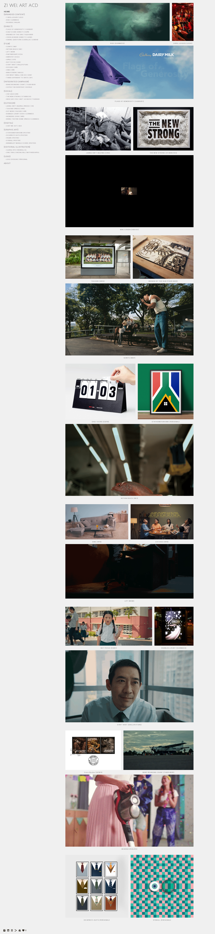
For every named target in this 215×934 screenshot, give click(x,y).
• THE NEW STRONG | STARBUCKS (18, 97)
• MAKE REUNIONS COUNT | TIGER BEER (20, 85)
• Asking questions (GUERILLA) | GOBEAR (21, 40)
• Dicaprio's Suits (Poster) (16, 135)
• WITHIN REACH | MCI (13, 49)
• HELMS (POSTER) (12, 138)
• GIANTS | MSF (11, 47)
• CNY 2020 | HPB (11, 94)
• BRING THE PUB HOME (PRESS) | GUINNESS (22, 119)
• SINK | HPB (9, 70)
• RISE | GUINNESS (12, 20)
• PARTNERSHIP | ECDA (14, 54)
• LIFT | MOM (10, 52)
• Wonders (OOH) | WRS (14, 116)
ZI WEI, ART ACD (21, 5)
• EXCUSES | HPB (11, 67)
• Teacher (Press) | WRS (15, 109)
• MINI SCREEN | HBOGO (14, 73)
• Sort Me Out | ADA (13, 126)
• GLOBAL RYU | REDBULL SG (15, 150)
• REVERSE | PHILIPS (12, 23)
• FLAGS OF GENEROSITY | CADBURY (19, 29)
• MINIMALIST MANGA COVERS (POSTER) (20, 143)
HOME (7, 12)
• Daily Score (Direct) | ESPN (17, 32)
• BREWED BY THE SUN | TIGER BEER (19, 35)
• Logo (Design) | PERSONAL (16, 159)
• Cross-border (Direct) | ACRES (18, 37)
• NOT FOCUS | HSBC (13, 62)
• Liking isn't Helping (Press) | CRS (19, 106)
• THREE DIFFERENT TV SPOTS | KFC (19, 78)
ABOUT (7, 163)
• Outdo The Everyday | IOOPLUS (18, 87)
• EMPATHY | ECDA (12, 57)
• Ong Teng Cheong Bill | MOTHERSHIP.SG (22, 153)
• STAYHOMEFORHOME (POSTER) (17, 133)
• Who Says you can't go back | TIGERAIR (22, 99)
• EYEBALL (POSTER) (12, 141)
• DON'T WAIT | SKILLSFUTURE (16, 65)
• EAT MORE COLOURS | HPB (15, 111)
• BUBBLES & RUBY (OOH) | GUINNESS (19, 114)
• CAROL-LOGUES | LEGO (14, 17)
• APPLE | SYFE (10, 60)
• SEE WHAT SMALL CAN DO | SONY (18, 75)
